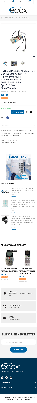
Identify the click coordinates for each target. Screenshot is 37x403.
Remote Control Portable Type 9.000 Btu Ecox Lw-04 (27, 271)
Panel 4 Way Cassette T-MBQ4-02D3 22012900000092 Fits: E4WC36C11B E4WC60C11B (22, 190)
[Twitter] (6, 377)
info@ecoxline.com (15, 319)
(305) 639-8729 (14, 307)
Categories (4, 2)
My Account (21, 2)
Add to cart (18, 112)
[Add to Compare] (31, 112)
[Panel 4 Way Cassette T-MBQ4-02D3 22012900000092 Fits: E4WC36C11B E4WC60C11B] (5, 191)
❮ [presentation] (32, 183)
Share (7, 117)
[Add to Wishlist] (27, 112)
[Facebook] (2, 377)
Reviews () (12, 91)
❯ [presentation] (34, 183)
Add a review (22, 91)
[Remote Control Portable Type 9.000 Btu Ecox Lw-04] (27, 257)
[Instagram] (11, 377)
